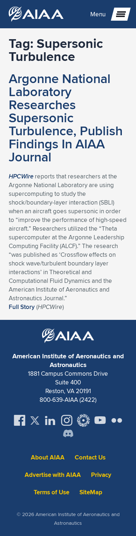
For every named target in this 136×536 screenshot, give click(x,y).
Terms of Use (51, 492)
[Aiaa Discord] (68, 434)
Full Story (22, 306)
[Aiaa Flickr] (116, 420)
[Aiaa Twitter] (35, 420)
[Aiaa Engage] (83, 420)
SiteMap (90, 492)
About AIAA (48, 457)
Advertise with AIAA (53, 474)
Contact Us (90, 457)
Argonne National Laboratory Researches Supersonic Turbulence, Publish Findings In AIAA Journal (66, 117)
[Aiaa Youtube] (100, 420)
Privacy (101, 474)
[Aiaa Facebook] (19, 420)
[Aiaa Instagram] (66, 420)
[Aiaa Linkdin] (50, 420)
